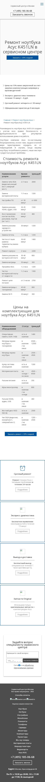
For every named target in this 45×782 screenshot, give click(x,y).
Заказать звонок (22, 14)
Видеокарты (22, 749)
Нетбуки (22, 712)
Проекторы (22, 737)
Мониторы (22, 731)
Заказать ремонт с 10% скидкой (21, 434)
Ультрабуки (22, 715)
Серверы (22, 727)
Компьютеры (22, 734)
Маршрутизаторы (22, 746)
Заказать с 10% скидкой (23, 58)
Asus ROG (23, 752)
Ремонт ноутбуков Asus (22, 120)
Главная (7, 120)
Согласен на (24, 666)
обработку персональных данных (24, 666)
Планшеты (22, 721)
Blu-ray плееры (22, 740)
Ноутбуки (22, 709)
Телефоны (22, 724)
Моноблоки (23, 718)
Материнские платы (22, 743)
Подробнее (22, 489)
